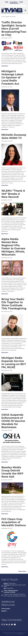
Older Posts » (22, 571)
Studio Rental (14, 3)
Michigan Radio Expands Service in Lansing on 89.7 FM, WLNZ (13, 362)
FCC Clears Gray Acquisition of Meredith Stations (13, 522)
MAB (6, 2)
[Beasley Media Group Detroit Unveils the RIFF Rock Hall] (12, 488)
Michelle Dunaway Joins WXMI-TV (13, 136)
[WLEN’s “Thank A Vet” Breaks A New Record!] (12, 209)
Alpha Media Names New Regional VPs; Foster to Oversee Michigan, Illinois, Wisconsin (13, 246)
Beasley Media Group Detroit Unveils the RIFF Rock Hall (12, 472)
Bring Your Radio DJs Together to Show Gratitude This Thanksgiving (13, 304)
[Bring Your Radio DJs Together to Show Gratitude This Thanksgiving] (12, 325)
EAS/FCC (4, 611)
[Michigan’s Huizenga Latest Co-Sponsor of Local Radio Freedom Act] (10, 100)
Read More (4, 66)
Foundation (13, 2)
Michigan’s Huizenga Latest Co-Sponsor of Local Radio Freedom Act (12, 77)
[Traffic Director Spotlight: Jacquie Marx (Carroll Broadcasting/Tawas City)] (12, 45)
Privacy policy (5, 608)
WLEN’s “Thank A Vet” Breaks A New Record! (13, 193)
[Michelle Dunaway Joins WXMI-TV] (11, 154)
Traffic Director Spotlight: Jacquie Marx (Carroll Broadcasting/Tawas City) (13, 28)
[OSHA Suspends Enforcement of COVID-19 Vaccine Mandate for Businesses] (12, 438)
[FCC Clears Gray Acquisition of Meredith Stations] (12, 539)
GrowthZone (20, 633)
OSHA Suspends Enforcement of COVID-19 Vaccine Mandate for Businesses (13, 421)
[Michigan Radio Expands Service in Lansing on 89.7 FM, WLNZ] (12, 382)
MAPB (21, 2)
